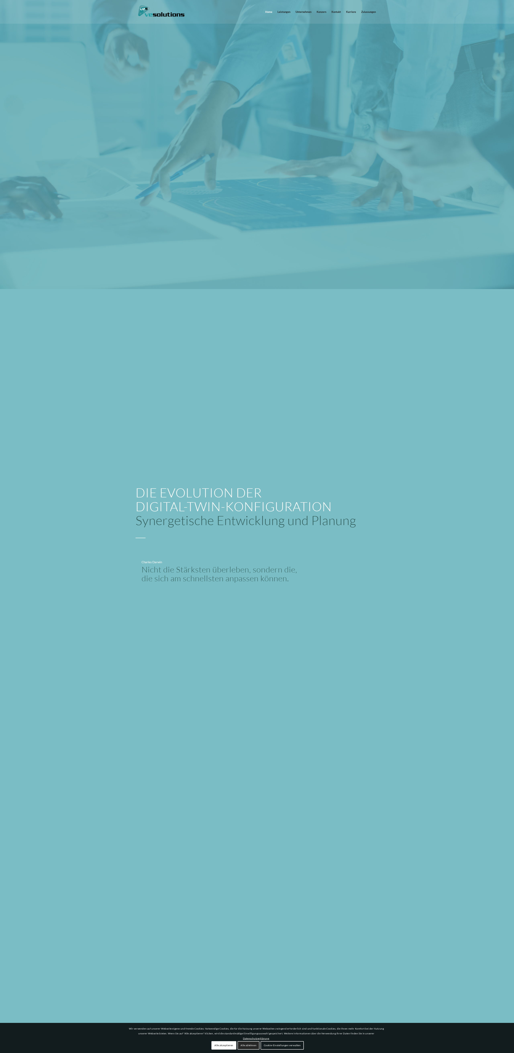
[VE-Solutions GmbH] (161, 12)
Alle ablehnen (248, 1045)
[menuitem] (269, 12)
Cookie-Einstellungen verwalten (282, 1045)
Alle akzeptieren (223, 1045)
